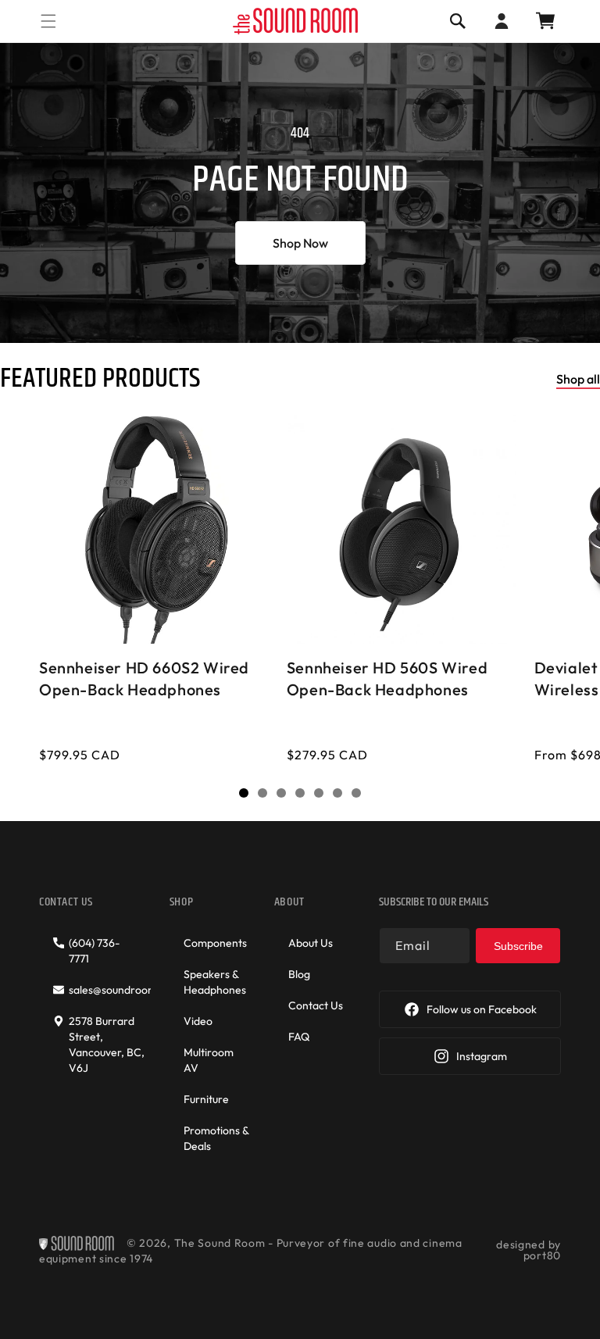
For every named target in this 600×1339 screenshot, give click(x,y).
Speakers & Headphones (215, 982)
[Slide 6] (337, 793)
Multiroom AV (209, 1060)
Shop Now (300, 243)
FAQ (298, 1037)
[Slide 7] (356, 793)
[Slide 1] (243, 793)
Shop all (578, 379)
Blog (299, 974)
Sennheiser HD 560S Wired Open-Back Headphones (387, 677)
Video (198, 1021)
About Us (310, 943)
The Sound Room (220, 1244)
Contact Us (315, 1005)
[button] (48, 20)
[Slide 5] (318, 793)
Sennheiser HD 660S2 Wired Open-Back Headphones (144, 677)
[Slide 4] (300, 793)
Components (215, 943)
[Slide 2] (262, 793)
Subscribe (518, 946)
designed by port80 (528, 1249)
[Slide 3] (281, 793)
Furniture (206, 1099)
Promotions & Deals (216, 1138)
